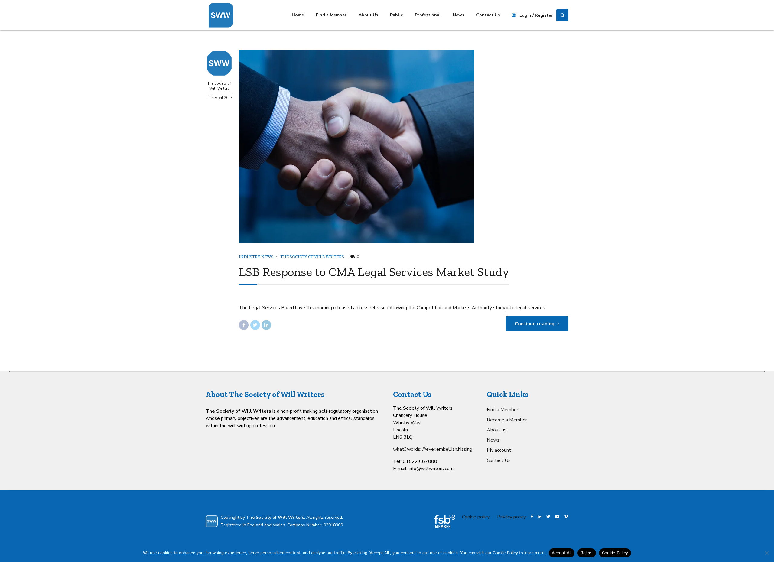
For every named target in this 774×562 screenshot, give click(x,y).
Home (298, 15)
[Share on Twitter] (255, 325)
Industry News (256, 256)
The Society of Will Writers (219, 86)
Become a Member (507, 420)
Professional (428, 15)
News (458, 15)
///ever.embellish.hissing (447, 449)
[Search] (562, 15)
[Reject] (766, 553)
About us (496, 430)
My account (499, 450)
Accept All (562, 552)
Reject (586, 552)
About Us (368, 15)
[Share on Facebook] (244, 325)
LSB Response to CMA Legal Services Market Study (374, 272)
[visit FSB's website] (444, 521)
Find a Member (331, 15)
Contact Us (488, 15)
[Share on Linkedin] (266, 325)
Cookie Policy (615, 552)
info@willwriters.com (431, 468)
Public (396, 15)
